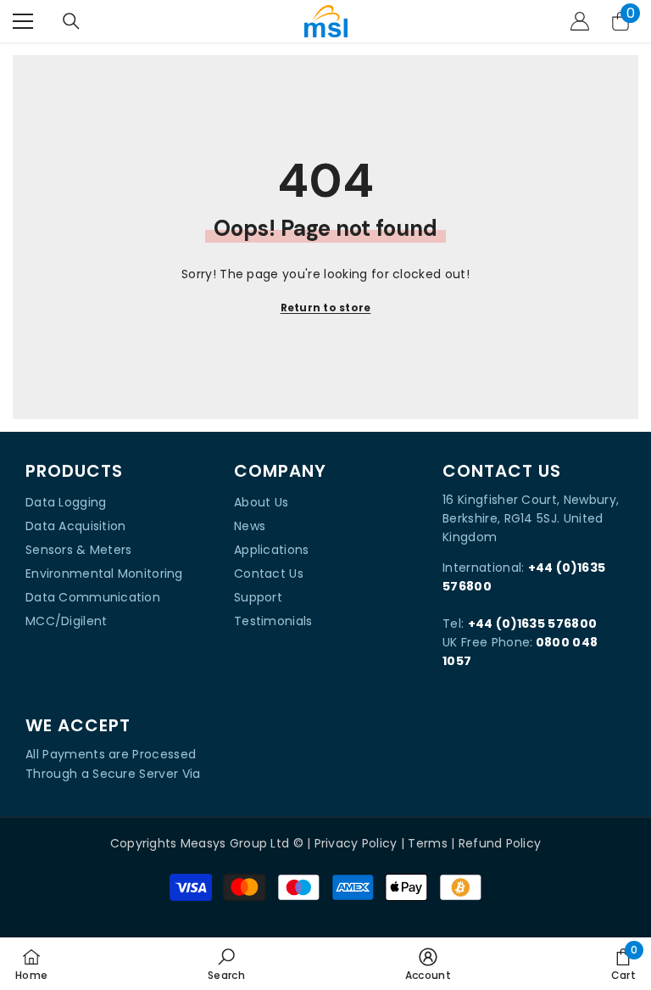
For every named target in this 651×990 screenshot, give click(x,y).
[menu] (23, 21)
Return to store (326, 307)
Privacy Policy (356, 843)
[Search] (71, 21)
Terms (427, 843)
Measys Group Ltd (235, 843)
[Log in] (579, 21)
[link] (226, 964)
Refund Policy (500, 843)
